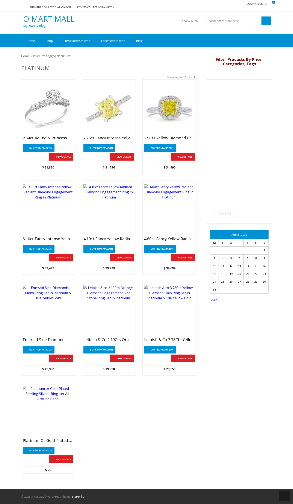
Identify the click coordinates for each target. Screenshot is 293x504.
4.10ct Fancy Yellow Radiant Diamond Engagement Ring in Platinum (108, 239)
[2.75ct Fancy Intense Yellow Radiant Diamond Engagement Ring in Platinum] (108, 109)
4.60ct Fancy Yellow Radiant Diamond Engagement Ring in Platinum (169, 239)
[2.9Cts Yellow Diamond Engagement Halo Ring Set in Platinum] (169, 109)
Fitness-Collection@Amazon (95, 7)
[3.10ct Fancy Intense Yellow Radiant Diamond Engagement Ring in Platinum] (48, 209)
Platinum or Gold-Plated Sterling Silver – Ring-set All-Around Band (48, 440)
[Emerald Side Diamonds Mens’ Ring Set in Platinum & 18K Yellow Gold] (48, 310)
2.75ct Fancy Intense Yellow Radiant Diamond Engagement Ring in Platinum (108, 138)
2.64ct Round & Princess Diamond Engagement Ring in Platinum (48, 138)
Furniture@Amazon (76, 41)
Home (30, 41)
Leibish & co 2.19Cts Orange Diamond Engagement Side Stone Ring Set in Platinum (108, 339)
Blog (139, 41)
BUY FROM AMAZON (40, 450)
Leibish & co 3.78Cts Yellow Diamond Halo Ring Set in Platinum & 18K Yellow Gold (169, 339)
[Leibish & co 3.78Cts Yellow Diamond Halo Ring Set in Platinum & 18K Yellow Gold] (169, 310)
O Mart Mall (48, 19)
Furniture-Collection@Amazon (50, 7)
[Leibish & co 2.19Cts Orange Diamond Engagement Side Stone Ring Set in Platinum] (108, 310)
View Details (63, 156)
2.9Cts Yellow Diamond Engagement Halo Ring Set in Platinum (169, 138)
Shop (49, 41)
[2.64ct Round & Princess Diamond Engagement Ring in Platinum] (48, 109)
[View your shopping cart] (271, 4)
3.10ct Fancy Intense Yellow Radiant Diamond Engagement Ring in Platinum (48, 239)
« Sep (213, 300)
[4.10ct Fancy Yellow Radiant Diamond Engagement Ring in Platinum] (108, 209)
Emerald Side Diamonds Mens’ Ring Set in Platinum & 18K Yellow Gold (48, 339)
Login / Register (257, 3)
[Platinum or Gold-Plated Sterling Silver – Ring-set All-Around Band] (48, 411)
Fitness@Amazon (113, 41)
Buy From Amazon (40, 148)
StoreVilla (78, 496)
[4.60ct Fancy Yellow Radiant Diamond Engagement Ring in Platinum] (169, 209)
